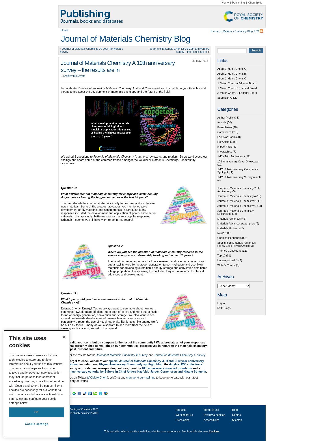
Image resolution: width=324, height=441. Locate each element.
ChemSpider (255, 2)
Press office (183, 420)
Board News (224, 127)
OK (36, 412)
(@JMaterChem (97, 377)
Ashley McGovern (75, 75)
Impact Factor (225, 146)
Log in (221, 303)
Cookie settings (36, 424)
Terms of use (211, 409)
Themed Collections (229, 250)
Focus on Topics (227, 137)
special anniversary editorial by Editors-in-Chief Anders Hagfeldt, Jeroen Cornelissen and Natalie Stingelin (133, 371)
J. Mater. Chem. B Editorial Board (237, 88)
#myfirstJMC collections (185, 364)
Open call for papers (229, 237)
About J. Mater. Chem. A (231, 68)
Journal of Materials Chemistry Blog (125, 38)
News (220, 233)
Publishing (238, 2)
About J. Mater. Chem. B (231, 73)
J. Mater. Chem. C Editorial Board (237, 92)
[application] (134, 124)
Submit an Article (227, 97)
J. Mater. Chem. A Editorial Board (236, 83)
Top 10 (221, 255)
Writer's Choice (226, 265)
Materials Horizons (228, 228)
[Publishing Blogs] (162, 17)
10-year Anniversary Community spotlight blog (130, 364)
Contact (236, 414)
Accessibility (211, 420)
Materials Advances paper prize (236, 223)
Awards (221, 122)
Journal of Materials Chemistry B (236, 201)
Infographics (224, 151)
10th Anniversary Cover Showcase (238, 161)
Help (235, 409)
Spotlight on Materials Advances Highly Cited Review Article (236, 244)
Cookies (214, 431)
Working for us (184, 414)
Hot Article (223, 141)
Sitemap (237, 420)
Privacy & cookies (214, 414)
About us (181, 409)
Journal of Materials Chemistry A (236, 196)
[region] (37, 383)
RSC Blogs (224, 308)
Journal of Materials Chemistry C (236, 205)
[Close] (64, 337)
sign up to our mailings (140, 377)
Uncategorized (226, 260)
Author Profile (225, 117)
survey (122, 355)
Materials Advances (229, 218)
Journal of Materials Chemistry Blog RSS (235, 31)
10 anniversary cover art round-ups (167, 368)
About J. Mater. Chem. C (231, 78)
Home (225, 2)
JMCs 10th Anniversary (231, 156)
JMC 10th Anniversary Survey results (239, 177)
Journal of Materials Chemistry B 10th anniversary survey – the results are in (179, 50)
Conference (224, 132)
